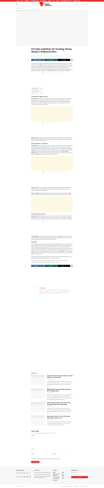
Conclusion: (33, 93)
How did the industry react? (35, 92)
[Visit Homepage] (45, 4)
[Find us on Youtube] (25, 477)
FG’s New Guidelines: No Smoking (62, 260)
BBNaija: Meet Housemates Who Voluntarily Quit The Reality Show (59, 390)
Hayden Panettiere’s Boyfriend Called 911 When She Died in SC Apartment (60, 376)
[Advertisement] (52, 113)
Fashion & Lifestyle (56, 477)
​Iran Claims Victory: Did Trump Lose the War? (42, 472)
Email (32, 453)
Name (32, 449)
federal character (43, 260)
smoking (57, 262)
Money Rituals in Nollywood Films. (44, 262)
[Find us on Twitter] (20, 477)
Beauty (54, 472)
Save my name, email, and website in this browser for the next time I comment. (46, 458)
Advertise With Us (76, 0)
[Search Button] (83, 4)
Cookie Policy (82, 486)
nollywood (53, 262)
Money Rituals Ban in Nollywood (35, 91)
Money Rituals (34, 262)
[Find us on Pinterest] (30, 477)
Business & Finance (35, 0)
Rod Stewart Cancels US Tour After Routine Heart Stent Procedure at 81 (58, 417)
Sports (49, 0)
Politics (63, 475)
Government (27, 0)
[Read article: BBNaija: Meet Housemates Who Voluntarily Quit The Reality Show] (38, 393)
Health (57, 0)
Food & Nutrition (56, 478)
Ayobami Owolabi (50, 392)
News (22, 0)
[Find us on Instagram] (22, 477)
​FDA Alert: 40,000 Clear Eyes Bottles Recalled (42, 474)
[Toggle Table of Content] (40, 89)
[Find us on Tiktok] (27, 477)
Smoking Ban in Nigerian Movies (36, 90)
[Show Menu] (16, 4)
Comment (33, 435)
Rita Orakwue (42, 288)
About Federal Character (66, 0)
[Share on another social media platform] (71, 60)
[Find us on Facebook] (17, 477)
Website (54, 453)
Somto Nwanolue (51, 379)
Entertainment (43, 0)
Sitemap (86, 486)
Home (18, 0)
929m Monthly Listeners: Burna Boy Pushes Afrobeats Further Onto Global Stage (59, 403)
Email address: (73, 472)
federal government (50, 260)
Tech (54, 0)
